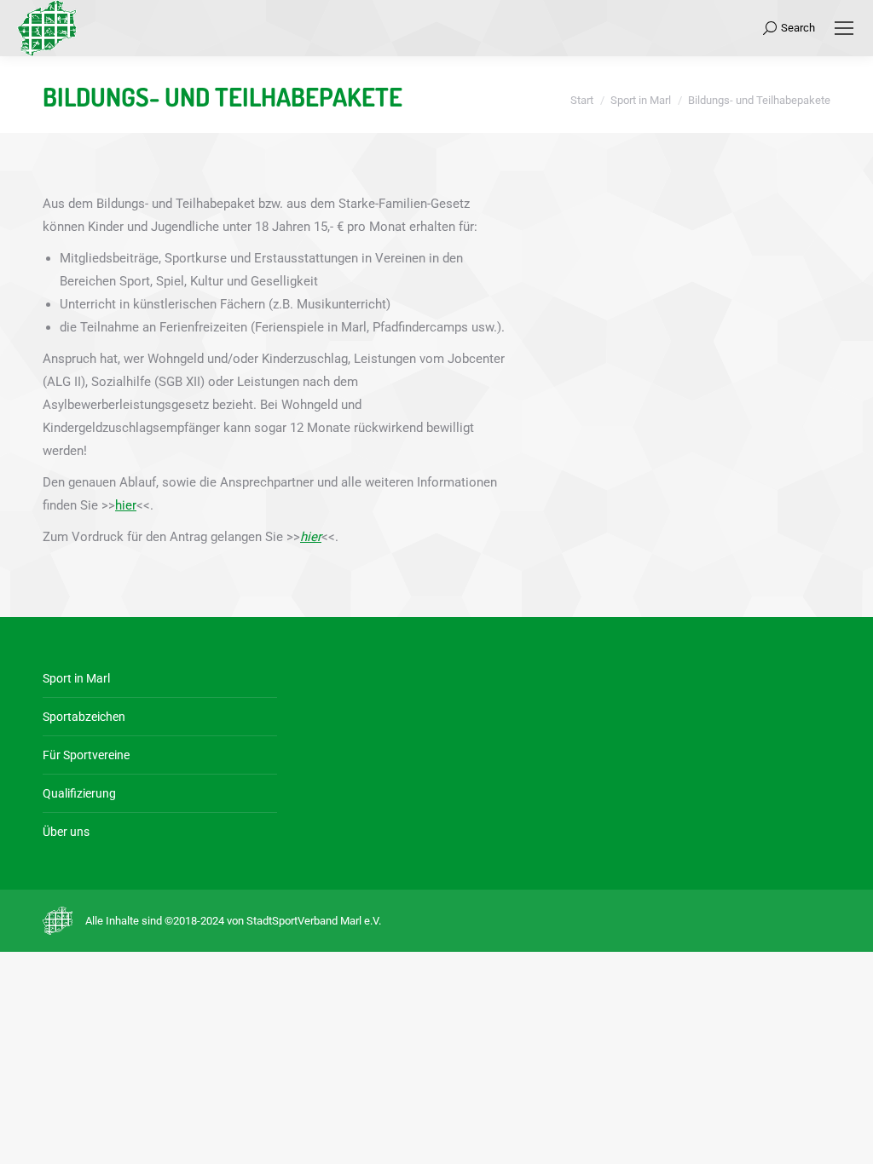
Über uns (66, 831)
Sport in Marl (76, 678)
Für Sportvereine (86, 755)
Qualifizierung (79, 793)
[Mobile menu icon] (844, 28)
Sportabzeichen (84, 716)
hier (125, 505)
